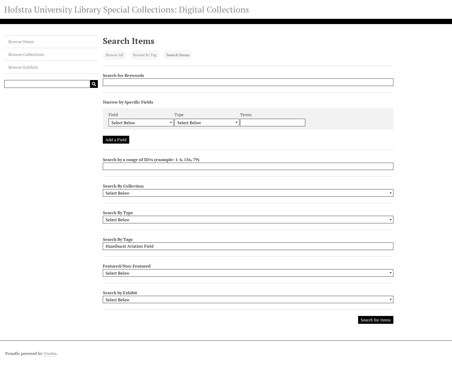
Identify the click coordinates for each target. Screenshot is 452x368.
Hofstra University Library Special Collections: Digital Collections (126, 9)
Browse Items (21, 41)
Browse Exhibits (23, 67)
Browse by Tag (144, 54)
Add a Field (116, 140)
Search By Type (118, 213)
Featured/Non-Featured (127, 266)
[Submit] (94, 84)
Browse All (114, 54)
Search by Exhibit (120, 293)
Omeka (49, 353)
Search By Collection (123, 186)
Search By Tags (118, 239)
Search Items (177, 54)
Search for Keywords (123, 75)
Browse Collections (26, 54)
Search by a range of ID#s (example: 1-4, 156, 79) (151, 159)
